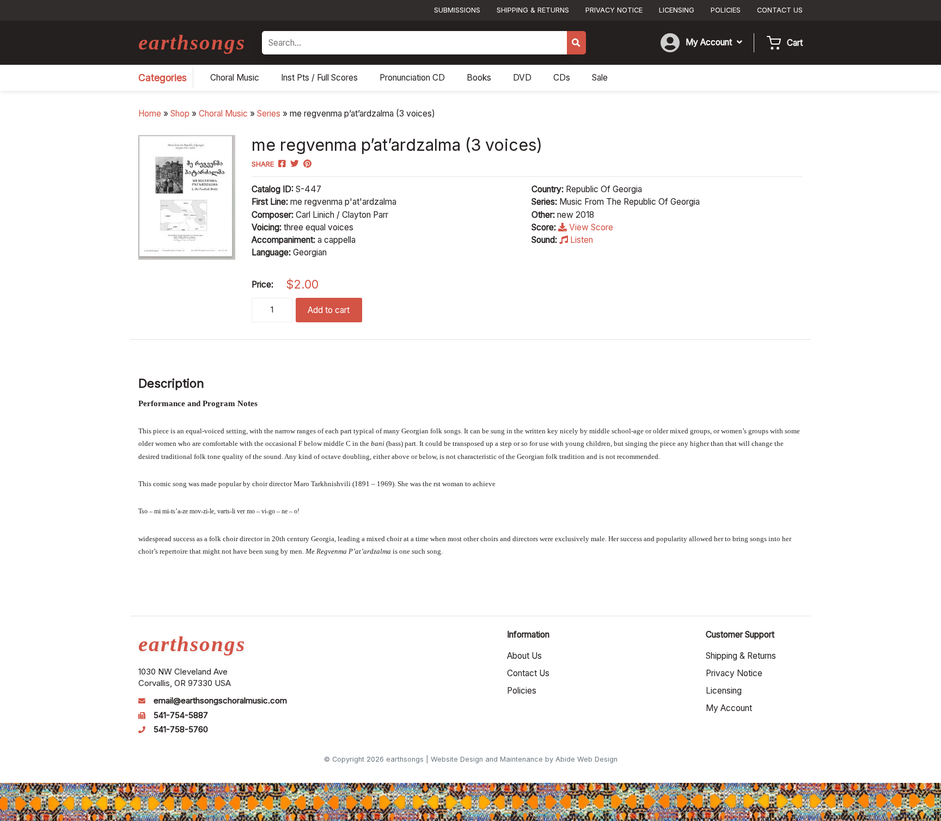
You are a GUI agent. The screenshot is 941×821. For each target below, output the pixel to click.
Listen (580, 240)
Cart (795, 43)
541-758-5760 (181, 729)
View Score (590, 227)
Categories (162, 77)
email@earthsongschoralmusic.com (220, 701)
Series (268, 113)
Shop (180, 113)
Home (149, 113)
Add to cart (329, 310)
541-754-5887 (181, 715)
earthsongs (192, 42)
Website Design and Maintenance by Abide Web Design (524, 759)
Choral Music (223, 113)
